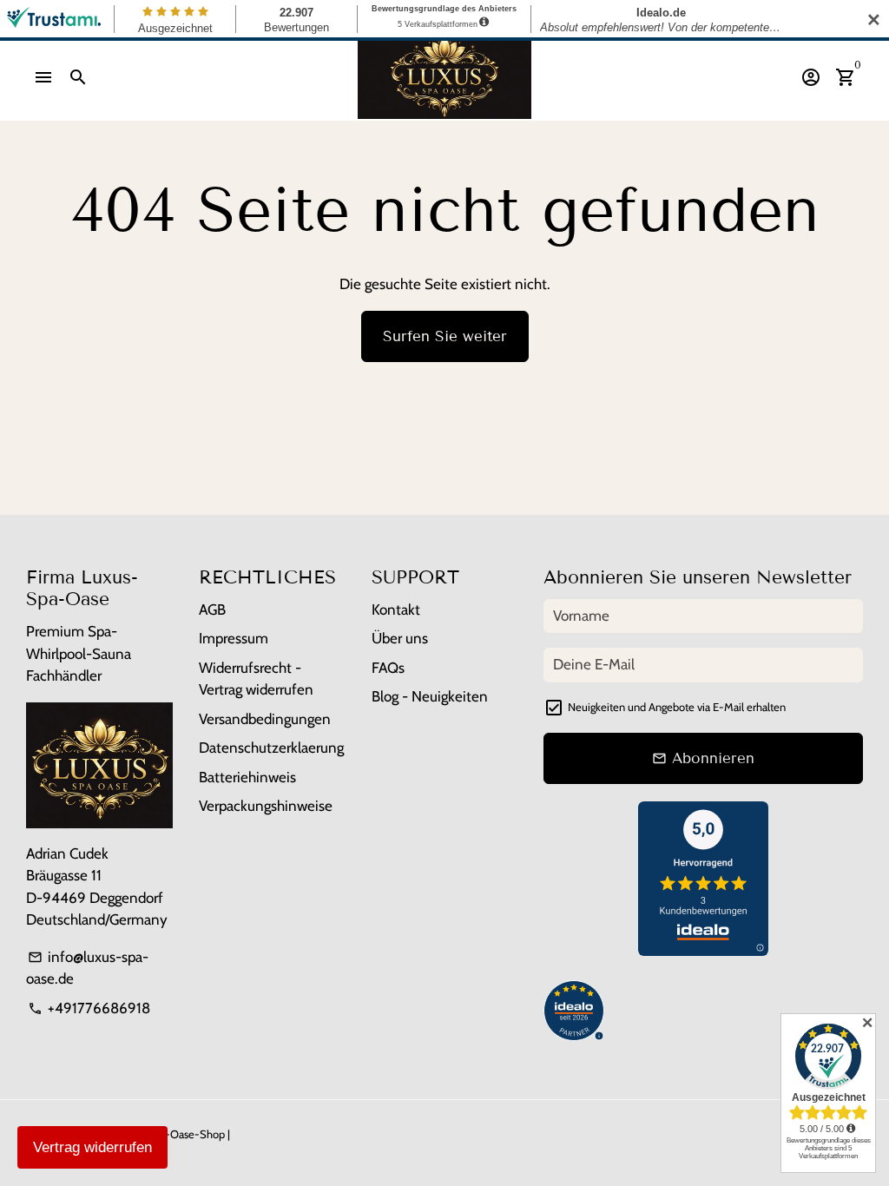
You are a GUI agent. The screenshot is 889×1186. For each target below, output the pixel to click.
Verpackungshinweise (266, 805)
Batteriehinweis (247, 777)
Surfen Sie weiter (445, 336)
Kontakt (396, 609)
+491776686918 (89, 1008)
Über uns (400, 638)
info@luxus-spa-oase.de (87, 968)
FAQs (388, 667)
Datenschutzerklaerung (271, 747)
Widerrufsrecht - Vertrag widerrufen (256, 679)
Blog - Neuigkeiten (430, 696)
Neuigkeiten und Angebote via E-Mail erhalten (677, 707)
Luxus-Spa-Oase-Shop (169, 1134)
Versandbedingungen (265, 719)
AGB (212, 609)
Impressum (233, 638)
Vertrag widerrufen (92, 1147)
